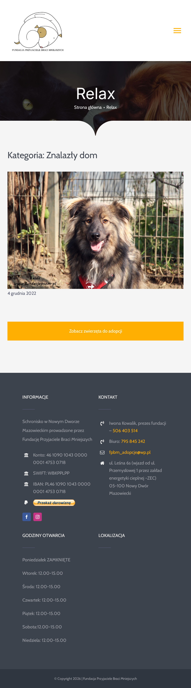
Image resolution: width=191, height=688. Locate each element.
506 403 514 (125, 430)
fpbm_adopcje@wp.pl (129, 452)
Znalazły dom (71, 155)
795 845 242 (133, 441)
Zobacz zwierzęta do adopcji (95, 331)
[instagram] (37, 517)
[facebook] (26, 517)
